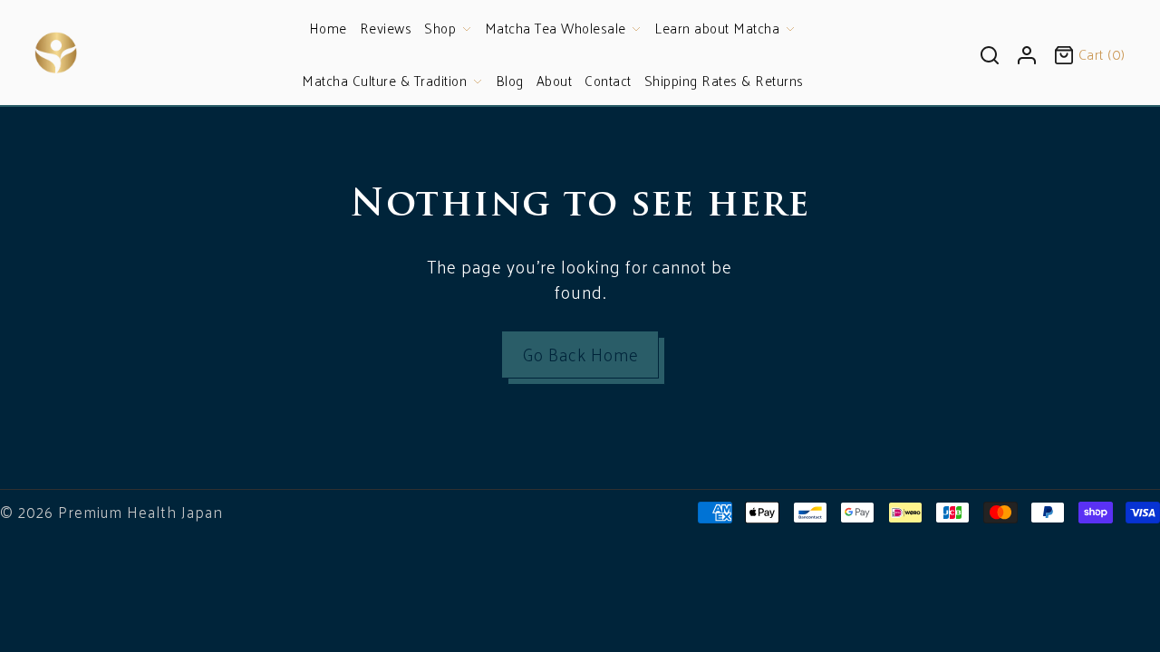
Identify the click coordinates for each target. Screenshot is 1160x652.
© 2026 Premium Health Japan (111, 511)
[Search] (990, 52)
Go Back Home (580, 354)
